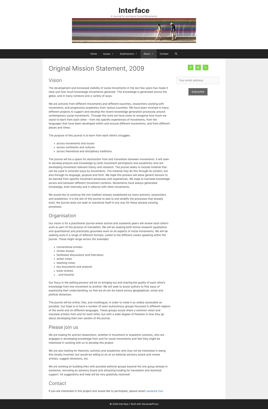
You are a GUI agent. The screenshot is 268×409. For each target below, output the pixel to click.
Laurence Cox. (155, 391)
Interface (134, 10)
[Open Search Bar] (176, 53)
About (147, 53)
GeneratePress (150, 403)
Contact (164, 53)
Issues (106, 53)
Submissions (127, 53)
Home (93, 53)
